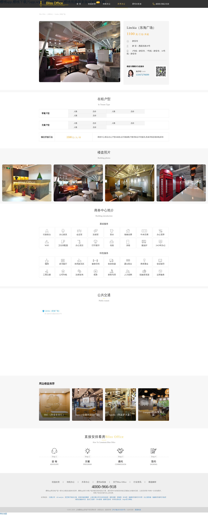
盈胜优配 (113, 497)
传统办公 (107, 4)
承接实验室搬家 (83, 497)
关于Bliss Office (119, 482)
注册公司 (52, 497)
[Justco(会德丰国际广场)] (87, 404)
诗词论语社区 (116, 499)
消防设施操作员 (80, 499)
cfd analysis (59, 497)
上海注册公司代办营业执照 (99, 497)
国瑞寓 (119, 497)
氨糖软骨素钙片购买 (159, 497)
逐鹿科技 (138, 510)
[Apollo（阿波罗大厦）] (120, 404)
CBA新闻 (99, 499)
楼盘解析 (152, 482)
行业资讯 (137, 482)
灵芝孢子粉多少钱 (71, 497)
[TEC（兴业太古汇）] (54, 404)
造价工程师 (91, 499)
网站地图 (3, 514)
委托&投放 (137, 4)
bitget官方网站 (127, 499)
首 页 (79, 4)
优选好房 (92, 4)
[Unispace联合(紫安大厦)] (153, 404)
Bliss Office (42, 14)
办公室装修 (147, 497)
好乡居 (125, 497)
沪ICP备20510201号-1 (119, 510)
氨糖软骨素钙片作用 (135, 497)
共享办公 (121, 4)
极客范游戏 (107, 499)
